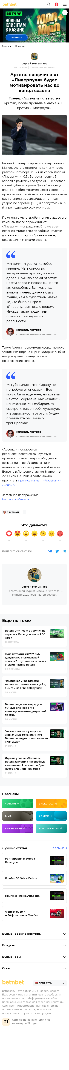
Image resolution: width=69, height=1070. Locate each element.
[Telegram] (64, 551)
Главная (6, 46)
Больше (58, 848)
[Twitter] (57, 551)
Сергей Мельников (34, 63)
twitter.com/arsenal (16, 499)
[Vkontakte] (50, 551)
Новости (20, 46)
